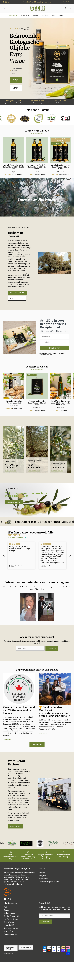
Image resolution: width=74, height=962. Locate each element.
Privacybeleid (9, 925)
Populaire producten (37, 366)
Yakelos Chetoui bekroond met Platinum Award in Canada (19, 710)
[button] (4, 555)
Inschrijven (54, 348)
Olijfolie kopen (17, 298)
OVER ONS (45, 15)
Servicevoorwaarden (11, 928)
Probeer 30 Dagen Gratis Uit (49, 882)
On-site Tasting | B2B (11, 916)
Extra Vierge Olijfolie (37, 131)
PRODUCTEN (13, 15)
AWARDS (35, 15)
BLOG (54, 15)
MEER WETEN (16, 88)
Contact (6, 910)
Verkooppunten (9, 913)
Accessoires (43, 879)
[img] (38, 535)
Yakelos (10, 953)
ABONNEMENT (24, 15)
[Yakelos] (37, 8)
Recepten (42, 876)
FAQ (5, 907)
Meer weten (15, 826)
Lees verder (7, 739)
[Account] (65, 8)
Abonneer (52, 648)
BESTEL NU (16, 80)
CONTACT (62, 15)
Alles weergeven (37, 133)
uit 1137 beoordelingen (16, 537)
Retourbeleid (8, 931)
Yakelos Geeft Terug (11, 919)
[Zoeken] (4, 8)
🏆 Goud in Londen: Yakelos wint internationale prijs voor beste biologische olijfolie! (55, 711)
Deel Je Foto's (9, 922)
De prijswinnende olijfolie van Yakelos (37, 669)
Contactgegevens (10, 934)
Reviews (42, 873)
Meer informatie (17, 293)
